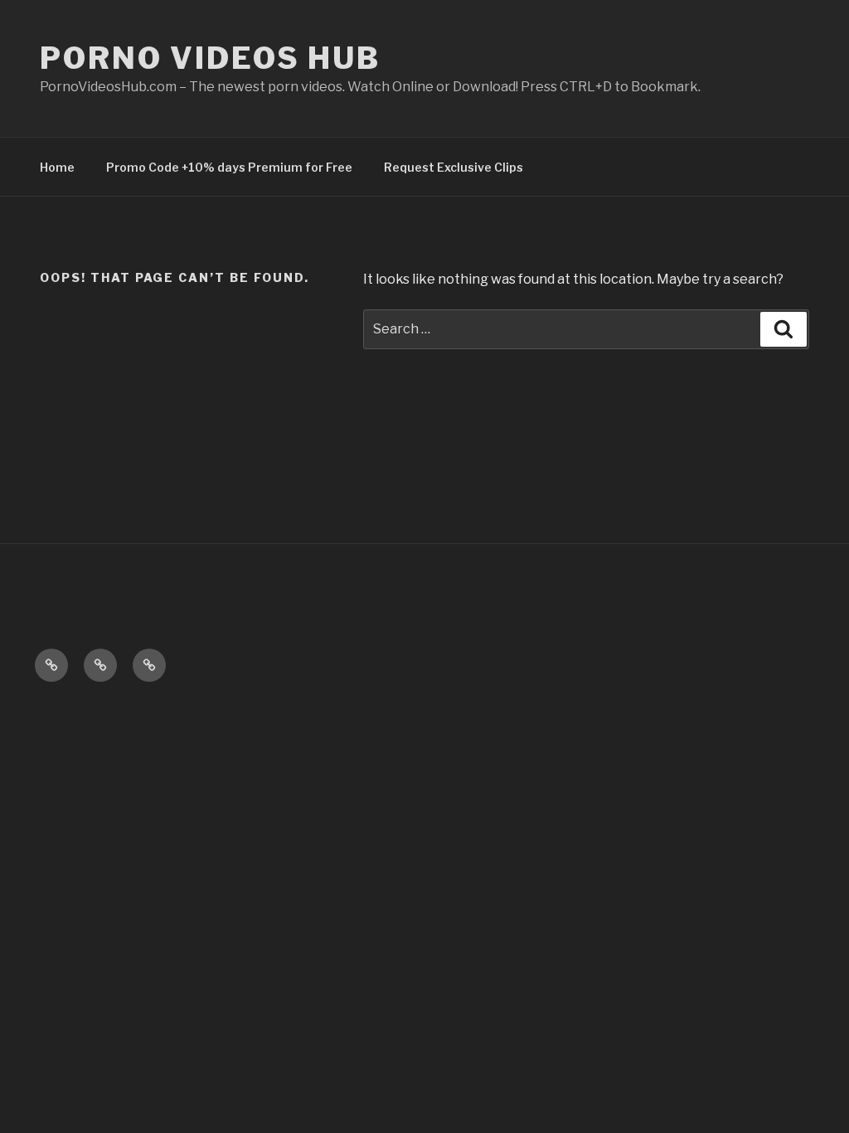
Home (57, 167)
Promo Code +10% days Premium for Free (229, 167)
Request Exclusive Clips (453, 167)
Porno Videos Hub (210, 58)
